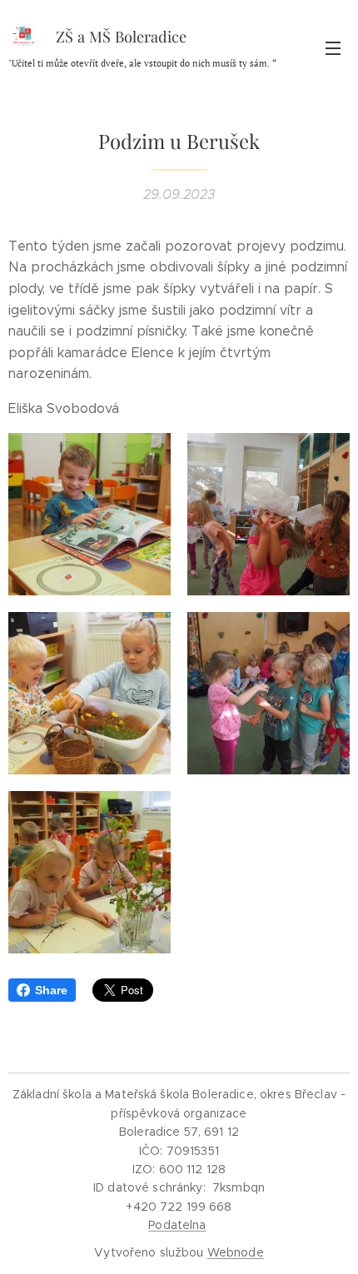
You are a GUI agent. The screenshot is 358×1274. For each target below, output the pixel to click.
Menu (333, 47)
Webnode (235, 1252)
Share (51, 990)
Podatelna (177, 1224)
